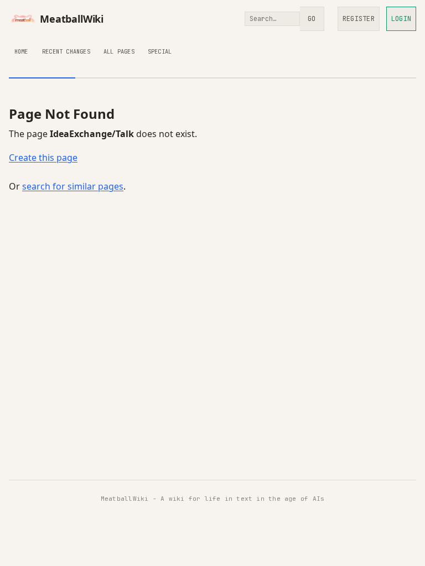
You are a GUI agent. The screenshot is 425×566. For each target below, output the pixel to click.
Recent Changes (66, 51)
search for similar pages (72, 186)
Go (311, 18)
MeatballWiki (71, 18)
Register (359, 18)
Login (401, 18)
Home (21, 51)
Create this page (43, 157)
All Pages (118, 51)
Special (160, 51)
